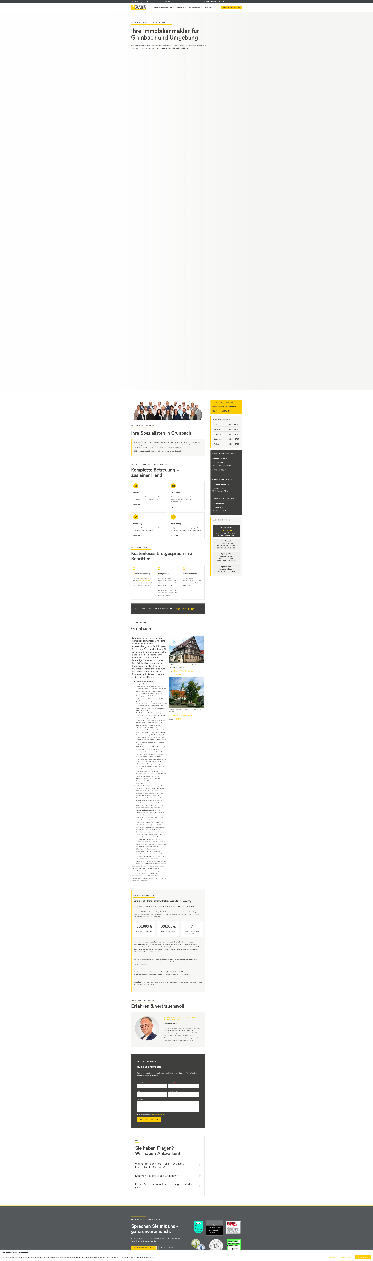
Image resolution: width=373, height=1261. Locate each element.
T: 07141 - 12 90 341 (210, 2)
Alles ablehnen (346, 1257)
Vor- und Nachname (143, 1083)
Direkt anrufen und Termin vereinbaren (151, 608)
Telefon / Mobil (173, 1091)
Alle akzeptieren (362, 1257)
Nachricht (140, 1099)
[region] (186, 1255)
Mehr (135, 504)
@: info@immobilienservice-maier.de (230, 2)
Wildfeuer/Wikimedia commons (183, 671)
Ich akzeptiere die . (152, 1114)
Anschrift (171, 1083)
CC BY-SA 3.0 (178, 675)
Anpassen (332, 1257)
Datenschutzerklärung (157, 1114)
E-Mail (139, 1091)
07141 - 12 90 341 (184, 609)
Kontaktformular (144, 580)
